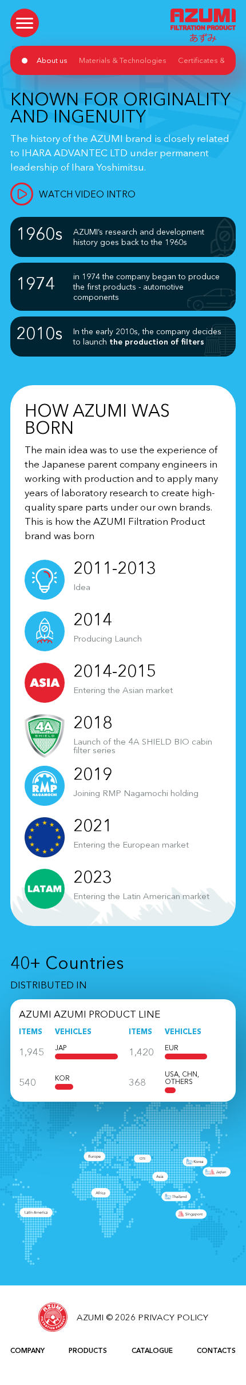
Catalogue (152, 1350)
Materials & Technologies (122, 60)
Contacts (216, 1350)
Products (88, 1350)
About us (52, 60)
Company (27, 1350)
